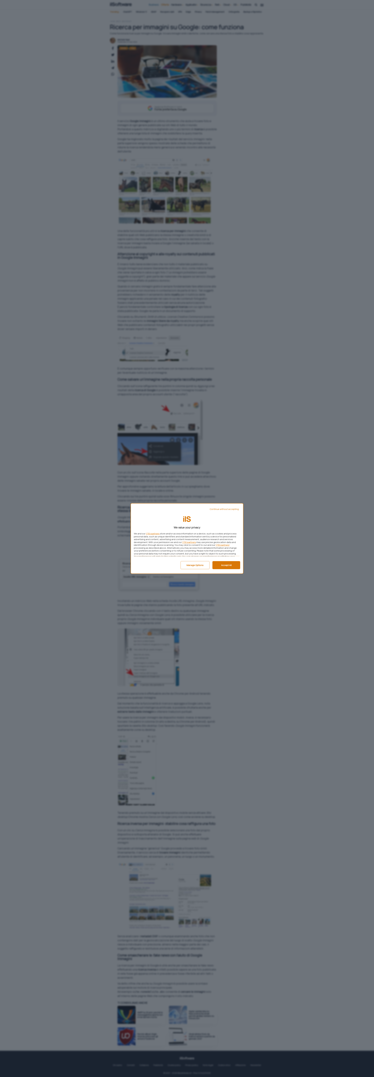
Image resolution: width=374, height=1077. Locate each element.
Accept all (226, 565)
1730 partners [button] (153, 533)
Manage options (195, 565)
